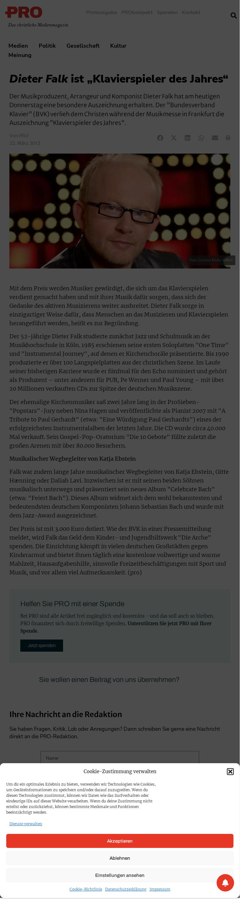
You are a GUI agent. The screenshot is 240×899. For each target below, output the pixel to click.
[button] (230, 771)
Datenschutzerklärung (125, 889)
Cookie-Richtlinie (86, 889)
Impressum (159, 889)
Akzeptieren (120, 841)
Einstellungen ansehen (119, 875)
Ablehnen (120, 858)
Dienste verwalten (25, 823)
